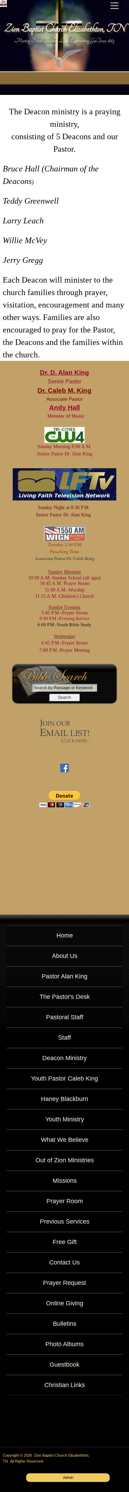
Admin (68, 1477)
